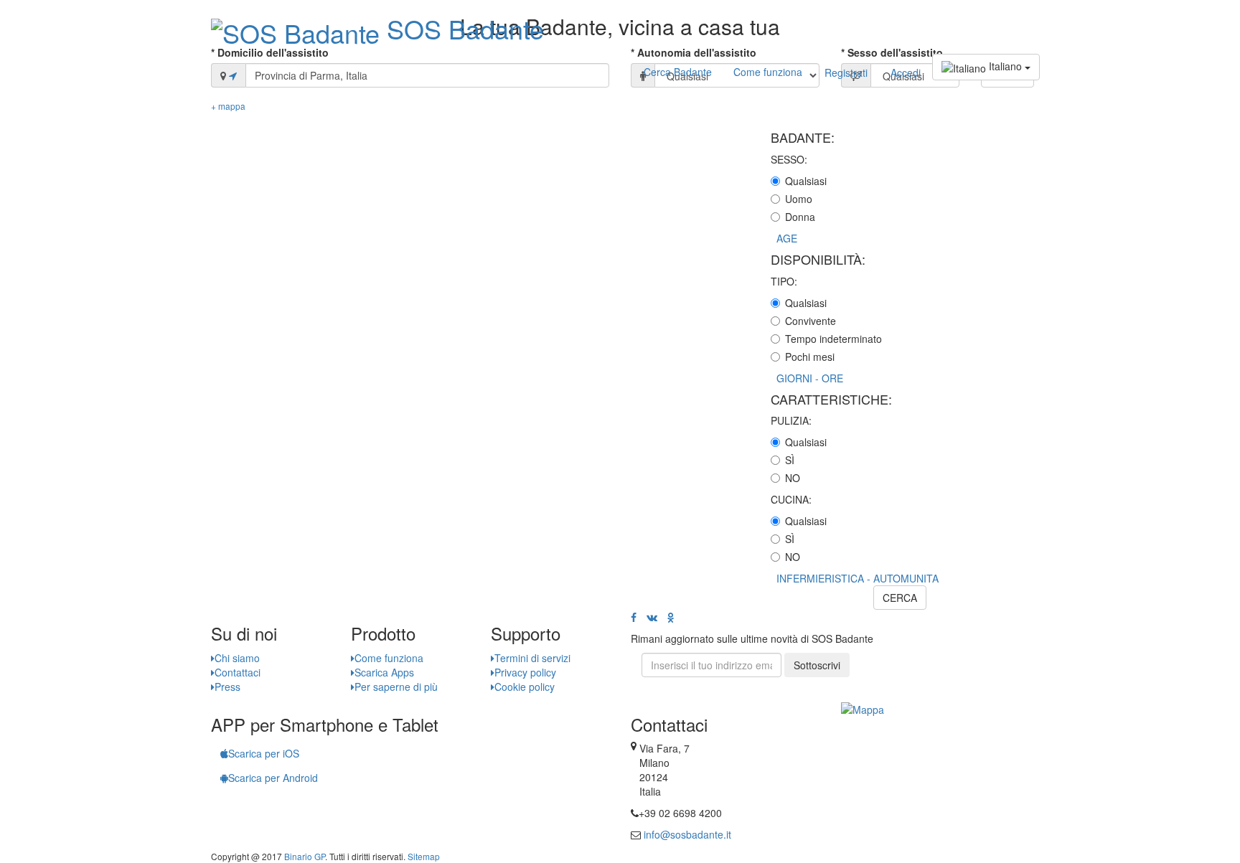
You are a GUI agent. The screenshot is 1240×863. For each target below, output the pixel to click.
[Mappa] (862, 708)
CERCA (900, 597)
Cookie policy (524, 686)
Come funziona (767, 72)
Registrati (846, 72)
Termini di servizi (532, 658)
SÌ (789, 460)
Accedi (906, 72)
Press (227, 686)
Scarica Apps (384, 672)
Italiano (1005, 66)
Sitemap (424, 856)
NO (792, 478)
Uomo (798, 199)
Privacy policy (525, 672)
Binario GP (304, 856)
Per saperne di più (396, 686)
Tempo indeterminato (833, 338)
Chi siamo (237, 658)
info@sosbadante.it (687, 834)
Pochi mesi (810, 356)
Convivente (810, 320)
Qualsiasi (806, 181)
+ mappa (228, 106)
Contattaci (237, 672)
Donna (800, 216)
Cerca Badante (678, 72)
